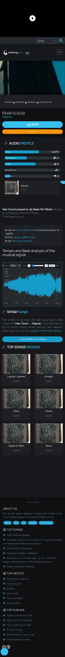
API (23, 523)
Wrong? (32, 131)
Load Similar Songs (32, 339)
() (18, 535)
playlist (34, 330)
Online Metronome (25, 230)
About (7, 523)
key (27, 53)
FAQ (16, 523)
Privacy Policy (46, 523)
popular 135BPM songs (24, 237)
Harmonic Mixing (51, 330)
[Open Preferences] (4, 651)
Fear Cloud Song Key (22, 241)
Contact (32, 523)
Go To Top (31, 502)
